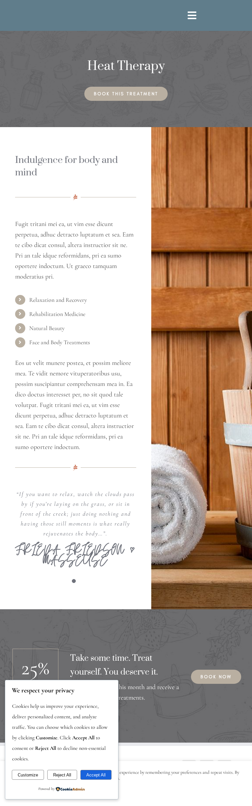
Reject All (62, 774)
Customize (28, 774)
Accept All (96, 774)
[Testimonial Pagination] (74, 581)
